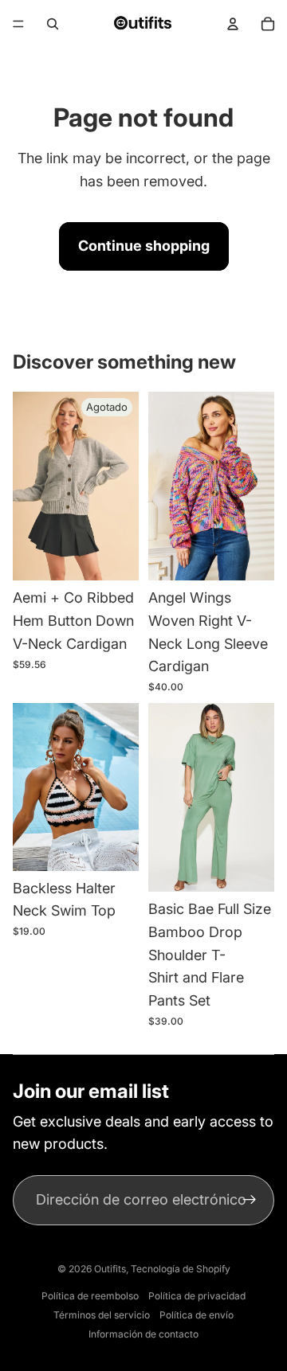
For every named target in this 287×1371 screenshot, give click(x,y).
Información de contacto (143, 1334)
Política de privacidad (197, 1296)
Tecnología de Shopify (180, 1269)
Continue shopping (144, 245)
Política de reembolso (90, 1296)
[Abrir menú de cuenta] (232, 23)
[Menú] (18, 24)
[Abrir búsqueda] (52, 23)
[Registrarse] (249, 1200)
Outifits (110, 1269)
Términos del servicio (101, 1315)
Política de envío (196, 1315)
